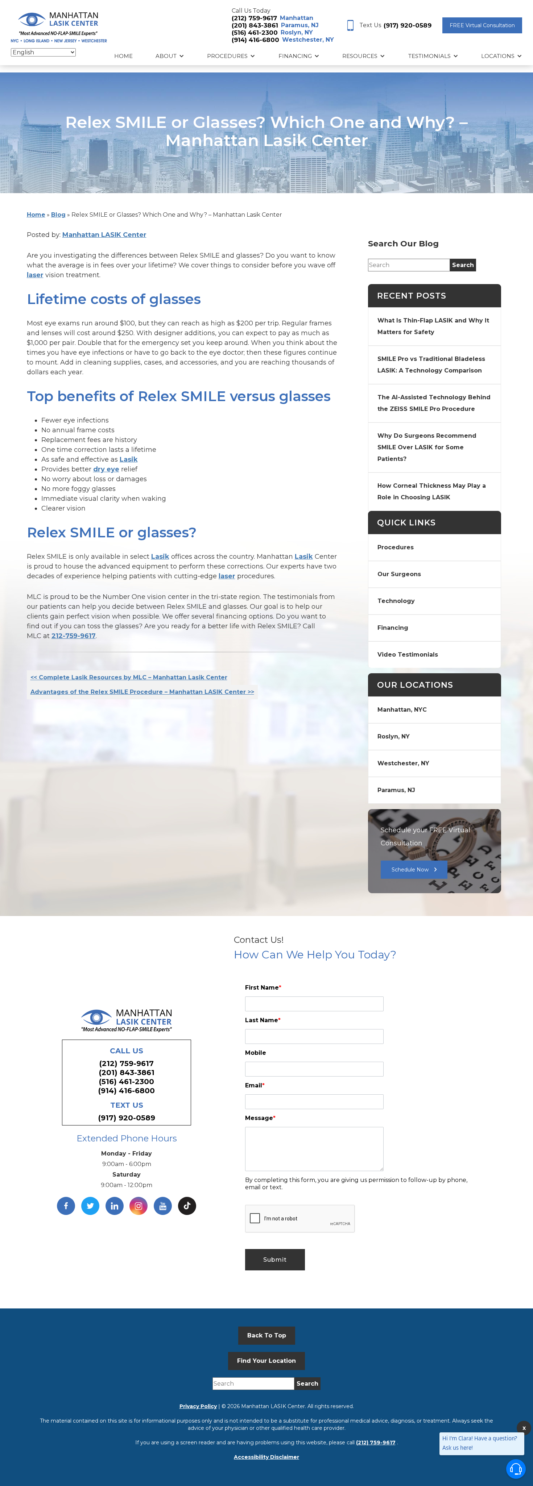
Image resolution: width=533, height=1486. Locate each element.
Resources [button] (359, 56)
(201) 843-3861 (255, 25)
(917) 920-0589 (407, 25)
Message (260, 1118)
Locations (498, 56)
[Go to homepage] (59, 25)
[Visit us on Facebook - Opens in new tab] (66, 1206)
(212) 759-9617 (254, 18)
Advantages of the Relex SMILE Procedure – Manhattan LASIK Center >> (142, 691)
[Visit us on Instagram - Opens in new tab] (138, 1206)
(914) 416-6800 (255, 39)
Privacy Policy (198, 1406)
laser (35, 275)
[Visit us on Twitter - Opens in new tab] (90, 1206)
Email (255, 1085)
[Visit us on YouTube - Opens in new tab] (163, 1206)
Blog (58, 214)
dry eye (106, 469)
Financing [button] (295, 56)
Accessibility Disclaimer (266, 1457)
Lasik (129, 459)
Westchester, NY (308, 39)
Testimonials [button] (429, 56)
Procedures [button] (227, 56)
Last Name (263, 1020)
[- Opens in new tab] (187, 1206)
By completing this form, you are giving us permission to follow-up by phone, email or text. (356, 1184)
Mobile (255, 1052)
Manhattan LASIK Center (104, 235)
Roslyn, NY (297, 32)
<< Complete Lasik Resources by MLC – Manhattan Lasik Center (128, 677)
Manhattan (296, 17)
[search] (463, 265)
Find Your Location (266, 1360)
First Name (263, 987)
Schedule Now (410, 869)
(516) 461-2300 (255, 32)
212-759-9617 (73, 636)
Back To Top (266, 1335)
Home (123, 56)
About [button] (166, 56)
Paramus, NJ (300, 25)
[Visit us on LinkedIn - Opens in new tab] (115, 1206)
